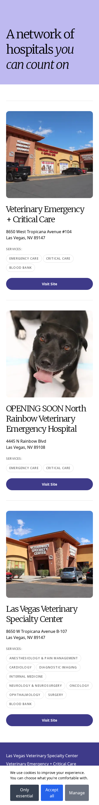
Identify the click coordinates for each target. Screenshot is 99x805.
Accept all (51, 793)
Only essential (24, 793)
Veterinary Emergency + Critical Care (41, 764)
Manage (77, 793)
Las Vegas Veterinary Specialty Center (42, 755)
